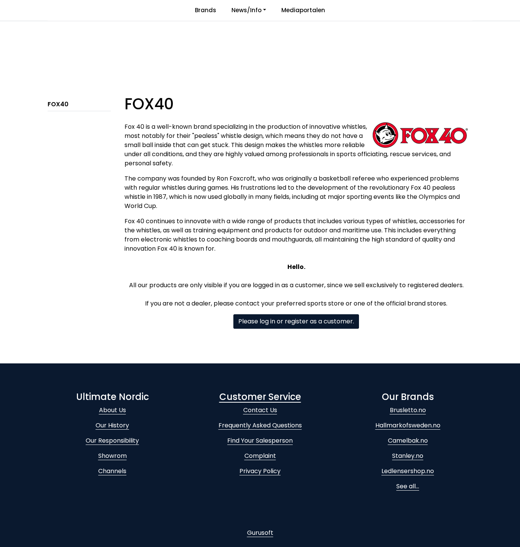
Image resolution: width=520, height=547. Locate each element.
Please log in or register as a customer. (296, 321)
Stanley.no (407, 455)
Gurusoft (260, 532)
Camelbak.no (408, 440)
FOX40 (58, 104)
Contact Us (260, 410)
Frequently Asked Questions (260, 425)
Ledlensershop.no (407, 471)
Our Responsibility (112, 440)
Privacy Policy (260, 471)
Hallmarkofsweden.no (407, 425)
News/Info (246, 10)
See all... (407, 486)
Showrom (112, 455)
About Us (112, 410)
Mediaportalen (303, 10)
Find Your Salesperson (260, 440)
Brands (205, 10)
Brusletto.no (408, 410)
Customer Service (260, 396)
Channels (112, 471)
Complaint (260, 455)
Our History (112, 425)
